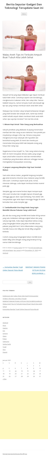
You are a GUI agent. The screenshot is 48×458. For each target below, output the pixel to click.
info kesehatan (8, 250)
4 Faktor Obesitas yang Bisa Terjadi (14, 299)
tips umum (17, 250)
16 (34, 371)
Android (5, 253)
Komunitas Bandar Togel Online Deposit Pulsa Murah (21, 309)
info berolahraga (36, 248)
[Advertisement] (24, 415)
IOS (4, 331)
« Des (4, 379)
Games (5, 328)
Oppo (4, 336)
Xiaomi (5, 352)
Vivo (4, 350)
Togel (4, 347)
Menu (24, 14)
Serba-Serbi (18, 248)
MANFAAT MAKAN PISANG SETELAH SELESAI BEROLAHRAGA (35, 270)
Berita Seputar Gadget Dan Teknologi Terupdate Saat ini (24, 6)
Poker (5, 339)
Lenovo (5, 333)
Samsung (6, 342)
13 (15, 371)
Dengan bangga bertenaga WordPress (15, 454)
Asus (4, 325)
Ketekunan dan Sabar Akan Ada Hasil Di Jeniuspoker (20, 296)
